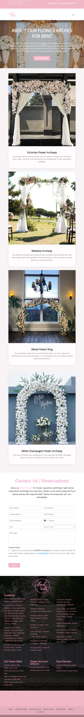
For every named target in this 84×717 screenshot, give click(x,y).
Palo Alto (22, 616)
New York (67, 630)
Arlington (66, 614)
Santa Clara (15, 618)
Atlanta (39, 648)
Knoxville (67, 602)
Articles (70, 709)
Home (11, 709)
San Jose (14, 608)
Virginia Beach (61, 626)
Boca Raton (19, 638)
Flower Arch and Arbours (39, 662)
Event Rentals (61, 709)
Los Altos (7, 611)
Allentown (43, 641)
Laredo (69, 616)
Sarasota (16, 635)
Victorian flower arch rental (39, 667)
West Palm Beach (17, 630)
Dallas (63, 609)
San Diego (14, 621)
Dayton (43, 637)
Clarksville (70, 605)
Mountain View (13, 613)
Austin (65, 611)
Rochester (60, 632)
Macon (39, 650)
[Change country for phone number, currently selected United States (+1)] (45, 520)
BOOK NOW (42, 58)
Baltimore (41, 609)
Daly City (7, 618)
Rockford (33, 602)
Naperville (33, 605)
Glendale (7, 650)
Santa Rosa (21, 608)
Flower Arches (48, 709)
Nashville (59, 602)
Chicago (39, 599)
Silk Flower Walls (13, 661)
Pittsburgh (43, 643)
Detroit (39, 615)
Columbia (33, 611)
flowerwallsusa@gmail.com (67, 3)
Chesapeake (66, 623)
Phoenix (13, 645)
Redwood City (13, 616)
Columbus (38, 631)
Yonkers (67, 632)
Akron (38, 637)
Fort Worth (72, 611)
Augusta (33, 650)
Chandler (18, 647)
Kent (58, 642)
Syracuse (74, 632)
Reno (46, 625)
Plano (64, 616)
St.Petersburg (9, 638)
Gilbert (13, 650)
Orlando (7, 630)
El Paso (59, 614)
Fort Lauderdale (18, 633)
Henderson (34, 627)
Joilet (47, 602)
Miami (12, 628)
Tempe (19, 650)
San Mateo (15, 611)
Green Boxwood (35, 709)
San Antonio (71, 609)
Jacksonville (8, 633)
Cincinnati (33, 634)
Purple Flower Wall (10, 668)
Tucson (6, 647)
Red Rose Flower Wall (12, 665)
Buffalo (74, 630)
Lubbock (59, 619)
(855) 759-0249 (52, 3)
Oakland (7, 608)
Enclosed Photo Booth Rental (66, 671)
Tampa (17, 628)
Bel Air (49, 611)
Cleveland (45, 631)
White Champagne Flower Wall (15, 676)
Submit (14, 565)
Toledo (32, 637)
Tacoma (69, 637)
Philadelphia (34, 643)
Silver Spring (42, 611)
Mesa (12, 647)
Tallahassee (8, 641)
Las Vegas (40, 625)
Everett (63, 642)
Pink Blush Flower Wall (12, 679)
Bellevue (72, 639)
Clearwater (8, 635)
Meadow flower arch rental (39, 670)
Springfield (41, 602)
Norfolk (74, 623)
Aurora (45, 599)
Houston (59, 611)
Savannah (46, 648)
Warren (38, 618)
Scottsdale (20, 645)
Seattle (65, 639)
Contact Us (41, 712)
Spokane (59, 639)
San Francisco (16, 605)
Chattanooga (61, 605)
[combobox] (59, 527)
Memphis (68, 599)
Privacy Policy (14, 547)
